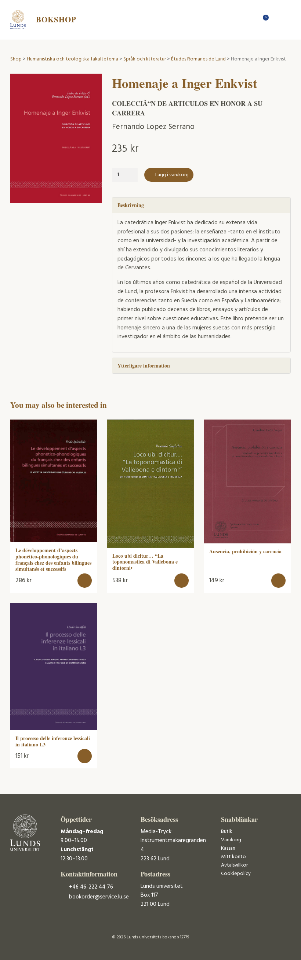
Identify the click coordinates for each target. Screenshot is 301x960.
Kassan (228, 848)
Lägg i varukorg (172, 175)
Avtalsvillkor (234, 865)
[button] (84, 580)
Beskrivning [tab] (130, 205)
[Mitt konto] (276, 19)
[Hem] (250, 19)
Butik (226, 831)
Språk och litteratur (144, 59)
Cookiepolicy (236, 873)
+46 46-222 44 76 (91, 887)
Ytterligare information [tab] (143, 365)
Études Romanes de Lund (198, 59)
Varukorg (231, 840)
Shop (16, 59)
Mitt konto (233, 857)
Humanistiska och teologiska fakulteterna (72, 59)
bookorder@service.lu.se (99, 897)
